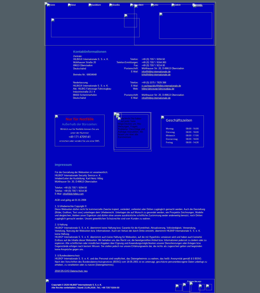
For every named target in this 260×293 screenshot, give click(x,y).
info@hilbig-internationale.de (156, 71)
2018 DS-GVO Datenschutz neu (71, 271)
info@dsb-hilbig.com (73, 194)
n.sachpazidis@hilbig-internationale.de (161, 85)
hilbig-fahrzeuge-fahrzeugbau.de (158, 88)
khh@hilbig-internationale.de (156, 74)
